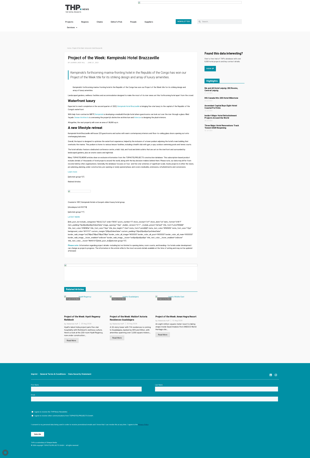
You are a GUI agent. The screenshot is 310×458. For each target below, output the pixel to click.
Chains (100, 22)
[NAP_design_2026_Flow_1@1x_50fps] (190, 7)
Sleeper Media (52, 442)
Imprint (34, 374)
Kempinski (99, 114)
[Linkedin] (270, 375)
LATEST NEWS (74, 217)
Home (69, 48)
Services (71, 27)
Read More (71, 340)
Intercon (137, 117)
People (133, 22)
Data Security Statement (79, 374)
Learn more (72, 172)
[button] (5, 452)
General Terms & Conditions (53, 374)
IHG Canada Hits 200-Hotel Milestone (221, 98)
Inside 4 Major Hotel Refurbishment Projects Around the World (221, 116)
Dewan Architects (81, 117)
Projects (69, 22)
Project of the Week (73, 299)
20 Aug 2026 (132, 324)
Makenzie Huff (72, 324)
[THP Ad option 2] (130, 272)
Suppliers (148, 22)
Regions (85, 22)
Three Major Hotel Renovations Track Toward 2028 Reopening (222, 126)
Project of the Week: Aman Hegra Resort (175, 316)
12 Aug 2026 (177, 320)
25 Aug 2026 (86, 324)
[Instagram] (275, 375)
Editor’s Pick (116, 22)
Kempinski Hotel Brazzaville (128, 106)
